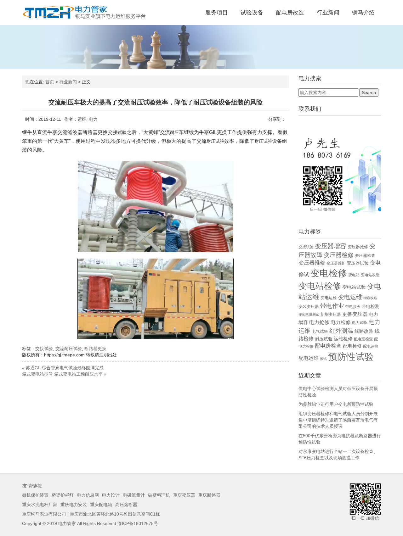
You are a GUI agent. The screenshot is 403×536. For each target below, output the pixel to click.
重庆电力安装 (73, 504)
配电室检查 (363, 339)
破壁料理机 (159, 495)
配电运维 (308, 358)
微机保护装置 (35, 495)
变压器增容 (330, 246)
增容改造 (370, 298)
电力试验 (359, 323)
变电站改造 (370, 275)
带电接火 (352, 306)
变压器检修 (339, 254)
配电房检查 (328, 346)
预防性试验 (351, 356)
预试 (323, 358)
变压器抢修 (358, 246)
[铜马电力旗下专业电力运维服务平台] (85, 12)
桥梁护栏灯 (63, 495)
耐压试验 (323, 338)
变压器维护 (335, 263)
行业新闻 (328, 12)
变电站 (354, 275)
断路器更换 (95, 348)
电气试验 (320, 331)
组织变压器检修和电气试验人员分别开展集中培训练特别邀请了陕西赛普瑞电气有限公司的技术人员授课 (338, 420)
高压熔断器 (126, 504)
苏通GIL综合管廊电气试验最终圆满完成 (65, 367)
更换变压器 (354, 314)
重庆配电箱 (101, 504)
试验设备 (252, 12)
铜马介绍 (363, 12)
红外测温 (341, 330)
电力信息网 (88, 495)
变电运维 (350, 296)
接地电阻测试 (308, 314)
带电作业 (332, 305)
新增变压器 (331, 314)
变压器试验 (358, 263)
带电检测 (370, 306)
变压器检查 (365, 255)
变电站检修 (319, 286)
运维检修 (343, 338)
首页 (49, 81)
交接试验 (44, 348)
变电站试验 (354, 287)
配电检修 (352, 346)
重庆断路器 (209, 495)
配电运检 (370, 346)
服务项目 (216, 12)
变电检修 (328, 273)
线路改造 (364, 331)
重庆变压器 (184, 495)
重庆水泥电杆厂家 (39, 504)
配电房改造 (290, 12)
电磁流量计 (134, 495)
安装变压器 (308, 306)
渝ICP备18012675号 (137, 523)
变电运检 (329, 297)
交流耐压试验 (68, 348)
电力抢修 (319, 322)
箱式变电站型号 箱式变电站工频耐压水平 (62, 374)
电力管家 (67, 523)
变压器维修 (311, 263)
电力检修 (341, 322)
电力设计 (111, 495)
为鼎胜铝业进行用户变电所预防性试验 (335, 404)
